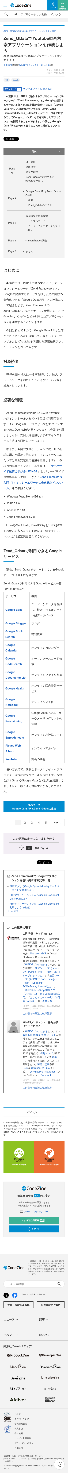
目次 (34, 151)
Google (16, 80)
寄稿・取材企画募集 (18, 1305)
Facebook (45, 1075)
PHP (7, 80)
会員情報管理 (20, 1423)
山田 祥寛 (7, 64)
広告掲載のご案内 (51, 1305)
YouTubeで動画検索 (37, 216)
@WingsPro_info (40, 1068)
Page (12, 198)
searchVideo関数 (37, 240)
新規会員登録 (35, 1220)
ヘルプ (17, 1413)
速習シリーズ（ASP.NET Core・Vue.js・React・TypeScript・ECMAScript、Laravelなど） (41, 981)
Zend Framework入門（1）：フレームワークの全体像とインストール (33, 482)
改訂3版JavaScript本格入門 (40, 990)
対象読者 (31, 166)
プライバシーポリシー (24, 1442)
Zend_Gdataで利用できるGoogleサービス (39, 178)
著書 (39, 1064)
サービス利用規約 (22, 1438)
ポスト (13, 139)
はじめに (31, 161)
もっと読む (13, 911)
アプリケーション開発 (34, 14)
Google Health (14, 688)
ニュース (9, 1319)
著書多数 (47, 1001)
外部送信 (18, 1447)
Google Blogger (15, 623)
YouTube (11, 759)
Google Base (13, 610)
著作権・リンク (21, 1418)
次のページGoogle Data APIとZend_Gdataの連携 (34, 806)
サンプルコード (36, 221)
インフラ (56, 14)
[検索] (6, 14)
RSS (25, 1068)
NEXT (56, 822)
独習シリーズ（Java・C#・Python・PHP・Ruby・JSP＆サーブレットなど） (42, 971)
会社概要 (18, 1433)
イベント (9, 1335)
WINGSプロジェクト (36, 964)
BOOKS (44, 1335)
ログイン (36, 1229)
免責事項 (18, 1428)
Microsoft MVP (38, 953)
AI (15, 14)
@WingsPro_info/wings (42, 1071)
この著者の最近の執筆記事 (37, 1013)
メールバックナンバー (36, 1211)
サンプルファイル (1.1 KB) (37, 88)
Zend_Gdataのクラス (40, 205)
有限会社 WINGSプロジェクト (39, 1035)
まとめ (29, 251)
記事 (47, 1064)
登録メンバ (46, 1053)
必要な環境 (32, 171)
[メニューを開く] (5, 5)
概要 (30, 200)
